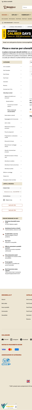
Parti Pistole (18, 18)
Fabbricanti (25, 15)
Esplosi (14, 15)
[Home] (3, 27)
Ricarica (28, 319)
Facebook (25, 339)
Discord (6, 339)
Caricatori (28, 315)
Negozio (4, 15)
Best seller (4, 303)
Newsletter (4, 315)
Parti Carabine (12, 18)
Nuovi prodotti (5, 307)
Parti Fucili (24, 18)
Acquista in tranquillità (10, 242)
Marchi (3, 299)
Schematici (5, 311)
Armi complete (5, 18)
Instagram (15, 339)
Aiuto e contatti (7, 1)
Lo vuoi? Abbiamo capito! (11, 224)
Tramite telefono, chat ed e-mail (13, 229)
